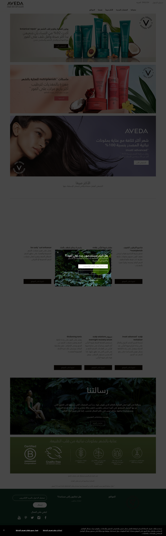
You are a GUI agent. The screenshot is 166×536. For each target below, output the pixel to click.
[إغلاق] (4, 530)
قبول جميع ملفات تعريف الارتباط (27, 530)
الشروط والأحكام (93, 280)
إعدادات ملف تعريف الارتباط (52, 530)
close (83, 252)
